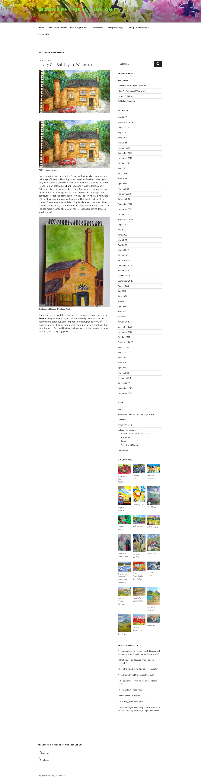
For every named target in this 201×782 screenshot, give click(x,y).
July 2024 (122, 132)
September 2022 (125, 219)
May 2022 (122, 240)
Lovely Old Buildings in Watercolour (67, 64)
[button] (125, 473)
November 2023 (125, 158)
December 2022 (125, 204)
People (124, 441)
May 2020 (122, 362)
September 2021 (125, 281)
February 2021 (124, 316)
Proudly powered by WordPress (51, 775)
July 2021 (122, 291)
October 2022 (124, 214)
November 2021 (125, 270)
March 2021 (123, 311)
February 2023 (124, 194)
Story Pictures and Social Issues (135, 433)
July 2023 (122, 168)
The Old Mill (123, 80)
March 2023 (123, 189)
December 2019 (125, 388)
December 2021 (125, 265)
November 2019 (125, 393)
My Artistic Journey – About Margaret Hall (68, 27)
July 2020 (122, 352)
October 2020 (124, 337)
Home (41, 27)
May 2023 (122, 178)
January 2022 (124, 260)
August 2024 (123, 127)
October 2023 (124, 163)
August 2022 (123, 224)
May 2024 (122, 143)
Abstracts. (125, 437)
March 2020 (123, 373)
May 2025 (122, 117)
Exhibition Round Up (126, 101)
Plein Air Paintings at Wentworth (132, 91)
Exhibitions (98, 27)
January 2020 (124, 383)
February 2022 (124, 255)
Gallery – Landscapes (137, 27)
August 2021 (123, 286)
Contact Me (43, 34)
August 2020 (123, 347)
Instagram (45, 753)
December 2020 (125, 327)
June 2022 (122, 235)
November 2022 (125, 209)
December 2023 (125, 153)
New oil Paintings (125, 96)
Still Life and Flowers (130, 445)
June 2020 (122, 357)
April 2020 (122, 368)
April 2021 (122, 306)
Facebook (44, 760)
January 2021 (124, 322)
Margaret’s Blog (115, 27)
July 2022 (122, 230)
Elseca (42, 318)
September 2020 (125, 342)
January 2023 (124, 199)
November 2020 (125, 332)
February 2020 (124, 378)
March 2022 (123, 250)
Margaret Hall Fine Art (77, 10)
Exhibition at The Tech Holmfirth (132, 86)
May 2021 (122, 301)
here (68, 186)
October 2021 (124, 275)
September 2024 (125, 122)
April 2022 (122, 245)
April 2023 (122, 183)
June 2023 (122, 173)
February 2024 (124, 148)
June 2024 (122, 137)
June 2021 (122, 296)
